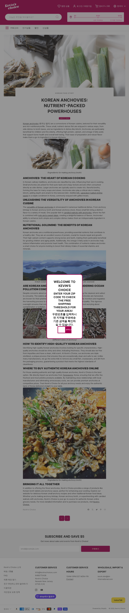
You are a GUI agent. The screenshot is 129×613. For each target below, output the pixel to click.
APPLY (68, 330)
